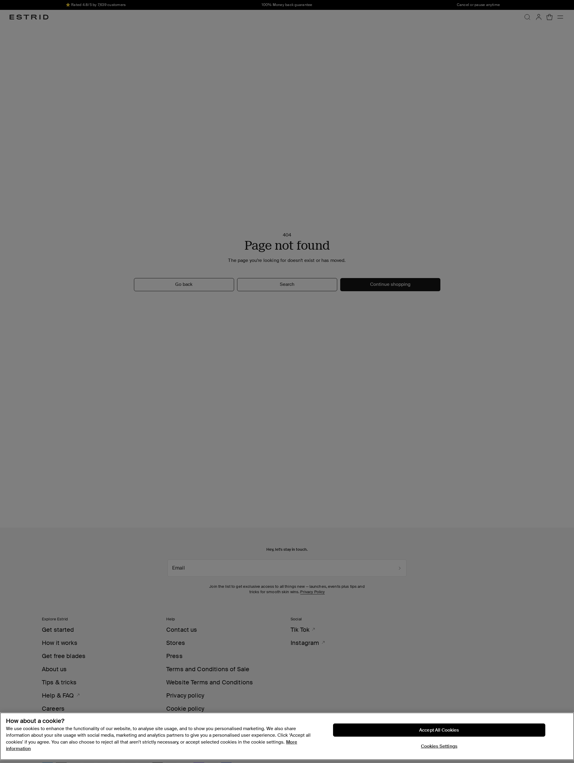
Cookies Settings (439, 746)
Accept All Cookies (439, 730)
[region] (287, 736)
